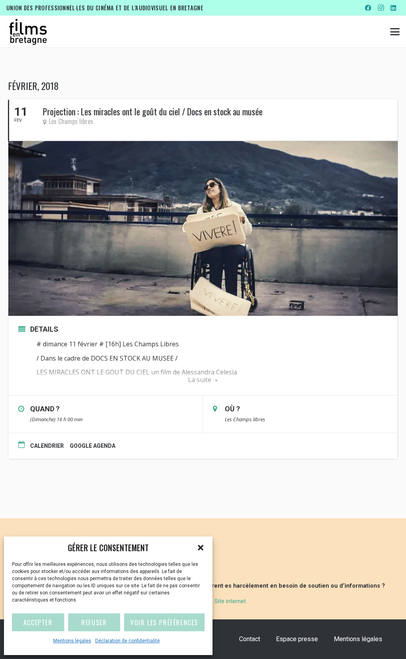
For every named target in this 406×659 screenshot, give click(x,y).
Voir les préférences (164, 622)
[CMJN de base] (28, 32)
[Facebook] (368, 8)
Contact (249, 639)
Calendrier (47, 446)
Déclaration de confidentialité (127, 641)
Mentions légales (72, 641)
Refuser (94, 622)
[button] (201, 548)
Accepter (38, 622)
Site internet (230, 601)
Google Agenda (92, 446)
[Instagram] (380, 8)
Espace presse (297, 639)
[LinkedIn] (393, 8)
